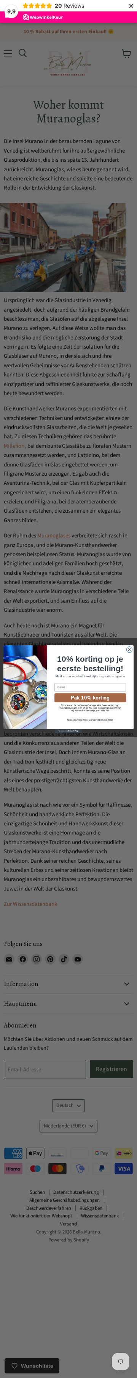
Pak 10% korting (90, 697)
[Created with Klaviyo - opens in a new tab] (68, 731)
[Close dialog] (129, 649)
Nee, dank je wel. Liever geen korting (90, 720)
